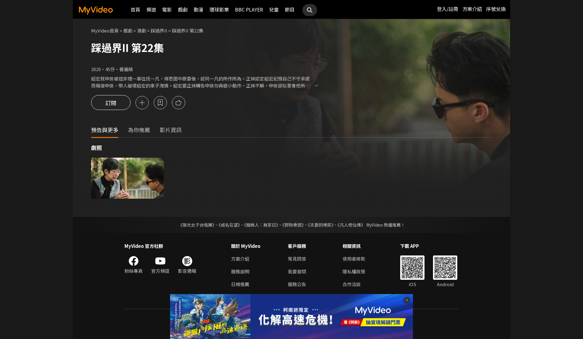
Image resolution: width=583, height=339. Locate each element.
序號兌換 (496, 8)
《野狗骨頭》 (293, 225)
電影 (167, 9)
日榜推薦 (240, 284)
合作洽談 (352, 284)
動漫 (198, 9)
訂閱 (110, 103)
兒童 (274, 9)
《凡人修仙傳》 (351, 225)
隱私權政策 (354, 271)
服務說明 (240, 271)
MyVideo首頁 (105, 30)
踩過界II (159, 30)
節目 (290, 9)
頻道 (151, 9)
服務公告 (297, 284)
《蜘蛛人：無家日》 (261, 225)
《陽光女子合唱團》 (196, 225)
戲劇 (183, 9)
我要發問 (297, 271)
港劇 (141, 30)
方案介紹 (472, 8)
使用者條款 (354, 258)
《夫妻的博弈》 (320, 225)
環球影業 (219, 9)
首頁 (135, 9)
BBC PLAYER (249, 9)
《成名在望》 (229, 225)
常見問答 (297, 258)
